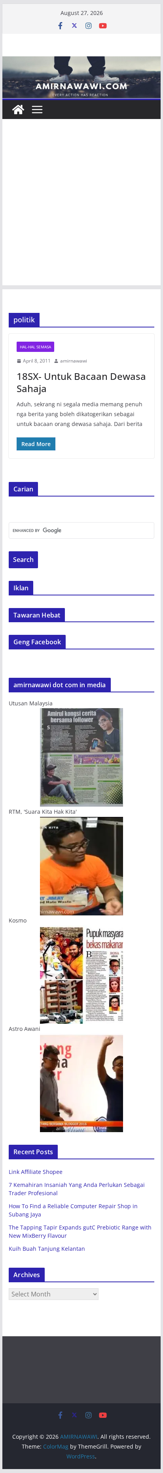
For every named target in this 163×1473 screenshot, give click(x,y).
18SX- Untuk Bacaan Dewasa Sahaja (81, 382)
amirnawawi (73, 360)
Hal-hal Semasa (35, 347)
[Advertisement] (81, 204)
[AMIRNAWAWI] (81, 62)
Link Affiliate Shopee (36, 1171)
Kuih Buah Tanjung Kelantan (47, 1248)
